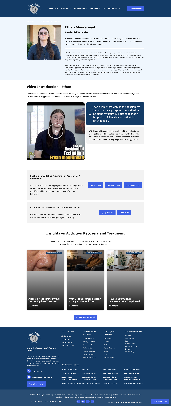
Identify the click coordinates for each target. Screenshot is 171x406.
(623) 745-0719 (37, 371)
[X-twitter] (88, 401)
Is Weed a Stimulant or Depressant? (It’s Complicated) (124, 300)
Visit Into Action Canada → (133, 383)
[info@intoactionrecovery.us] (29, 377)
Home (29, 21)
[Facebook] (83, 401)
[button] (56, 131)
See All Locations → (110, 383)
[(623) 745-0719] (29, 371)
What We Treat (79, 8)
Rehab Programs (68, 332)
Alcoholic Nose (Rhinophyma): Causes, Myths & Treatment (44, 300)
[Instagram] (78, 401)
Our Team (43, 21)
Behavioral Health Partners (132, 402)
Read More (33, 306)
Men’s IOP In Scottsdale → (91, 383)
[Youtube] (92, 401)
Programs (65, 8)
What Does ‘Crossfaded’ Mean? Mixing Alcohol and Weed (85, 300)
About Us (52, 8)
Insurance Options (110, 8)
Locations (94, 8)
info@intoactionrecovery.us (42, 378)
